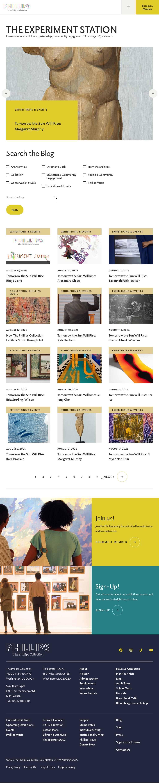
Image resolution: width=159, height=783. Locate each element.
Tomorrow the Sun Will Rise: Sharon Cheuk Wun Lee (128, 337)
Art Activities (19, 166)
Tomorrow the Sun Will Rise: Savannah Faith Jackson (128, 278)
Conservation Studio (23, 182)
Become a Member (147, 7)
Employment (87, 683)
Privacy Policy (13, 767)
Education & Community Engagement (61, 176)
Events (10, 729)
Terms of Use (30, 767)
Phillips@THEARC (54, 739)
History (84, 673)
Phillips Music (96, 182)
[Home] (28, 655)
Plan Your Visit (125, 673)
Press (119, 734)
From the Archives (99, 166)
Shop (119, 727)
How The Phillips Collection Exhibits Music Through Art (25, 337)
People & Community (100, 174)
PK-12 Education (53, 724)
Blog (119, 720)
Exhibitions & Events (59, 186)
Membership (87, 724)
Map (119, 678)
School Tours (124, 688)
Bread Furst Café (126, 698)
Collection (17, 174)
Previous (6, 93)
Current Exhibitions (18, 720)
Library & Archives (54, 734)
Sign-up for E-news (128, 742)
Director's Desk (56, 166)
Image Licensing (66, 767)
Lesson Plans (51, 729)
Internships (86, 688)
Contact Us (123, 749)
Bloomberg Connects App (132, 703)
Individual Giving (90, 729)
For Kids (121, 693)
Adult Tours (123, 683)
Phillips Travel (88, 739)
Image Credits (48, 767)
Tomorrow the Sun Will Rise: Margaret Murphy (76, 456)
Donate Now (87, 744)
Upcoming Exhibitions (20, 724)
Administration (89, 678)
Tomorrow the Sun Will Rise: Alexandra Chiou (76, 278)
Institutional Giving (92, 734)
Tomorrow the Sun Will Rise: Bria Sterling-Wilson (25, 397)
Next (153, 93)
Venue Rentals (88, 693)
